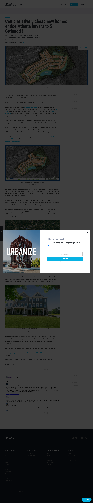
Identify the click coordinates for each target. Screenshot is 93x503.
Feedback (87, 499)
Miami (64, 246)
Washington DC (75, 249)
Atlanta (51, 246)
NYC (64, 248)
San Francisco (66, 249)
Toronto (74, 248)
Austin (50, 248)
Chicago (51, 249)
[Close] (88, 232)
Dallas (56, 246)
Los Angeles (58, 249)
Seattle (73, 246)
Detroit (56, 248)
